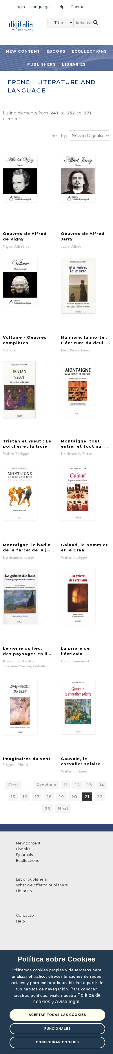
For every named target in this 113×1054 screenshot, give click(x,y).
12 (77, 785)
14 (101, 785)
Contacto (25, 915)
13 (89, 785)
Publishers (41, 64)
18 (49, 796)
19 (61, 796)
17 (37, 796)
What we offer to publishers (42, 885)
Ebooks (56, 51)
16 (25, 796)
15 (13, 796)
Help (20, 921)
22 (99, 796)
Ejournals (24, 854)
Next (63, 808)
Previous (46, 785)
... (27, 785)
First (13, 785)
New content (28, 843)
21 (87, 796)
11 (66, 785)
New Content (23, 51)
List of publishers (31, 879)
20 (74, 796)
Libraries (74, 64)
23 (47, 808)
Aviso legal (67, 1001)
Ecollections (89, 51)
